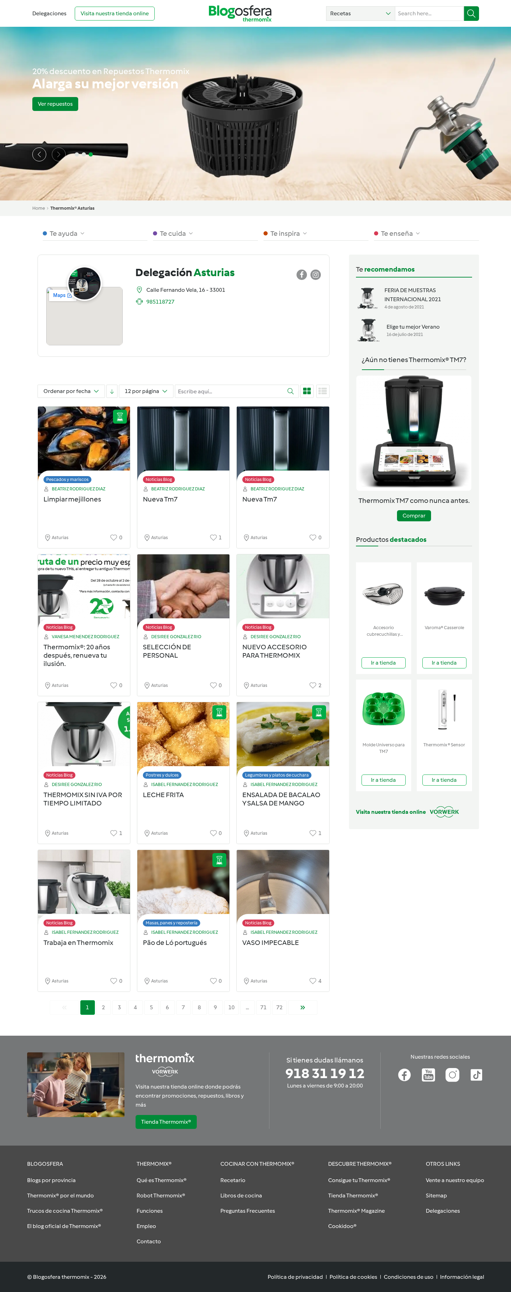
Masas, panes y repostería (171, 922)
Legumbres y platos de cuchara (277, 775)
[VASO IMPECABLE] (283, 890)
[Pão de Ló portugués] (183, 890)
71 (263, 1007)
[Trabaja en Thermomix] (84, 890)
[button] (360, 13)
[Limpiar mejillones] (84, 447)
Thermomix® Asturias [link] (72, 208)
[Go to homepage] (240, 13)
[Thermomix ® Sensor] (444, 709)
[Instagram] (452, 1075)
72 (279, 1007)
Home (38, 208)
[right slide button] (59, 154)
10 (231, 1007)
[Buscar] (471, 13)
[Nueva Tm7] (183, 447)
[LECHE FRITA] (183, 742)
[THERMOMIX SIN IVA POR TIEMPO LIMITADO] (84, 742)
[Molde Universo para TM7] (384, 709)
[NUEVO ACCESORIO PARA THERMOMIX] (283, 594)
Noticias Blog (159, 479)
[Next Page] (302, 1007)
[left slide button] (39, 154)
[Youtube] (428, 1075)
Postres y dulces (162, 775)
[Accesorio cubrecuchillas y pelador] (384, 592)
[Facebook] (404, 1075)
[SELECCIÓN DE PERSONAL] (183, 594)
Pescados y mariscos (67, 479)
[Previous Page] (64, 1007)
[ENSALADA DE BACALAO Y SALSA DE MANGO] (283, 742)
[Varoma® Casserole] (444, 592)
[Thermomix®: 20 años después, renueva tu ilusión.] (84, 594)
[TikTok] (476, 1075)
